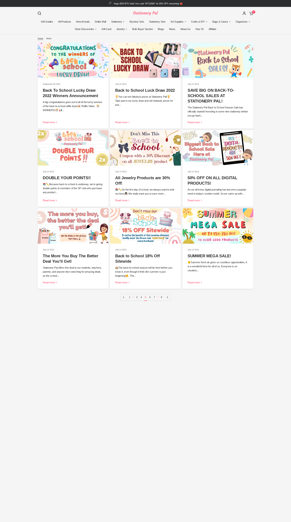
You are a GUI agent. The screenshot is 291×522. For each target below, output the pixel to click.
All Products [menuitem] (64, 21)
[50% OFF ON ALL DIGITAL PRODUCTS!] (218, 148)
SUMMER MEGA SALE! (209, 256)
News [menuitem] (172, 29)
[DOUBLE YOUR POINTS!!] (73, 148)
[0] (250, 13)
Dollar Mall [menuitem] (100, 21)
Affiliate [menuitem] (212, 29)
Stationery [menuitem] (116, 21)
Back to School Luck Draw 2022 (145, 90)
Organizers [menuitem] (242, 21)
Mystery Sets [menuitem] (137, 21)
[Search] (40, 13)
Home (40, 38)
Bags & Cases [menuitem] (220, 21)
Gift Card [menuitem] (106, 29)
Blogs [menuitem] (161, 29)
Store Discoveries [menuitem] (84, 29)
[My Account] (244, 13)
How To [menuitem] (200, 29)
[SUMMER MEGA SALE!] (218, 226)
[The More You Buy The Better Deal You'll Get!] (73, 226)
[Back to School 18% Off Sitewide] (145, 226)
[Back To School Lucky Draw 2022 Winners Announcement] (73, 60)
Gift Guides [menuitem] (47, 21)
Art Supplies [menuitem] (177, 21)
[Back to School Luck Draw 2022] (145, 60)
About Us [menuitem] (185, 29)
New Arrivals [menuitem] (83, 21)
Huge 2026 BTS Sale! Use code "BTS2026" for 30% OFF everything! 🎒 (148, 3)
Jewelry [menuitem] (120, 29)
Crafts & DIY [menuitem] (198, 21)
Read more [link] (49, 122)
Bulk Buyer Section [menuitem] (142, 29)
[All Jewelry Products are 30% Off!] (145, 148)
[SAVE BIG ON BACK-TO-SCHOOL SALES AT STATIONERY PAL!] (218, 60)
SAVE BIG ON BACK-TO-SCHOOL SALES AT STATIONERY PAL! (211, 95)
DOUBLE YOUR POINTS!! (67, 178)
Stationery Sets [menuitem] (157, 21)
